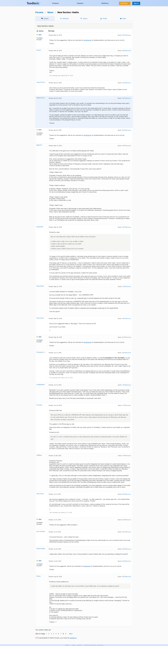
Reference (128, 35)
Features (80, 3)
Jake (40, 34)
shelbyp (39, 455)
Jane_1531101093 (42, 82)
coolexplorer (40, 384)
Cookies (79, 645)
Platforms (104, 3)
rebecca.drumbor (42, 98)
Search (85, 18)
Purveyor (39, 405)
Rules (124, 18)
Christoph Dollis (41, 352)
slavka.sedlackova (42, 548)
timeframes (87, 40)
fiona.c (38, 576)
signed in (73, 638)
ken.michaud (40, 531)
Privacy (67, 645)
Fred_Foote (40, 286)
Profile (105, 18)
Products (55, 3)
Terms (73, 645)
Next (71, 634)
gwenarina (39, 226)
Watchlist (66, 18)
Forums (39, 12)
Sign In (136, 3)
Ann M (38, 50)
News (50, 12)
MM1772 (39, 145)
